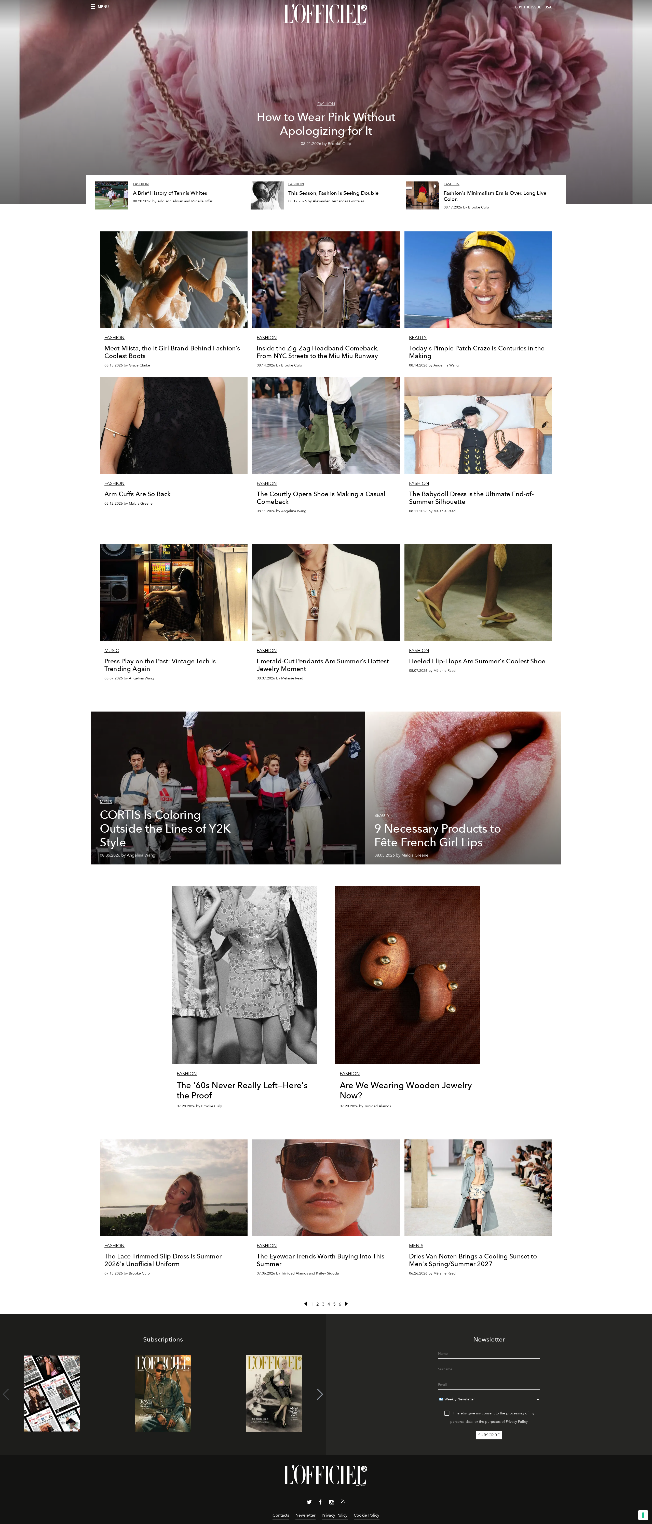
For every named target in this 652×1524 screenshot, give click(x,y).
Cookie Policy (366, 1515)
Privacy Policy (517, 1422)
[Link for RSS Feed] (342, 1502)
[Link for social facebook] (320, 1503)
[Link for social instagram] (331, 1503)
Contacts (281, 1515)
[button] (320, 1394)
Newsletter (305, 1515)
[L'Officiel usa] (326, 14)
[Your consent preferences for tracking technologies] (643, 1515)
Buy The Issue (528, 7)
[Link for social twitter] (309, 1503)
